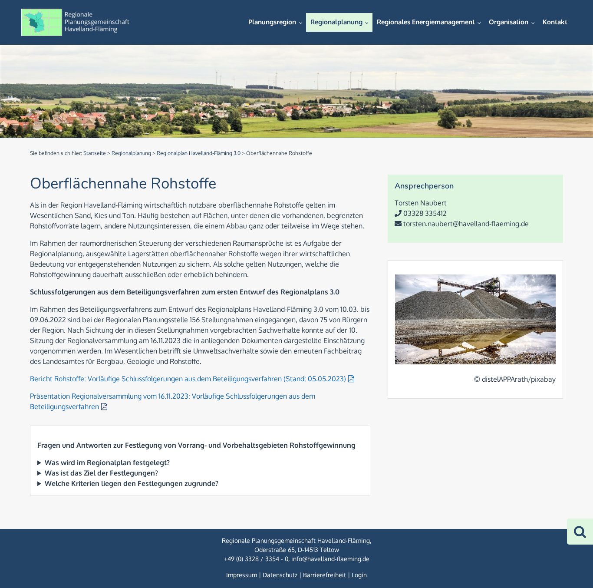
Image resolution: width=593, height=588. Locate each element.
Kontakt (555, 22)
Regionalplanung (336, 22)
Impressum (241, 574)
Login (359, 574)
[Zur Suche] (580, 532)
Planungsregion (272, 22)
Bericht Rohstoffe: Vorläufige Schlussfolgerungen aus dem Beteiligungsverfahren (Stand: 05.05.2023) (188, 378)
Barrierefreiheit (324, 574)
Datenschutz (280, 574)
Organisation (508, 22)
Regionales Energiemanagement (426, 22)
